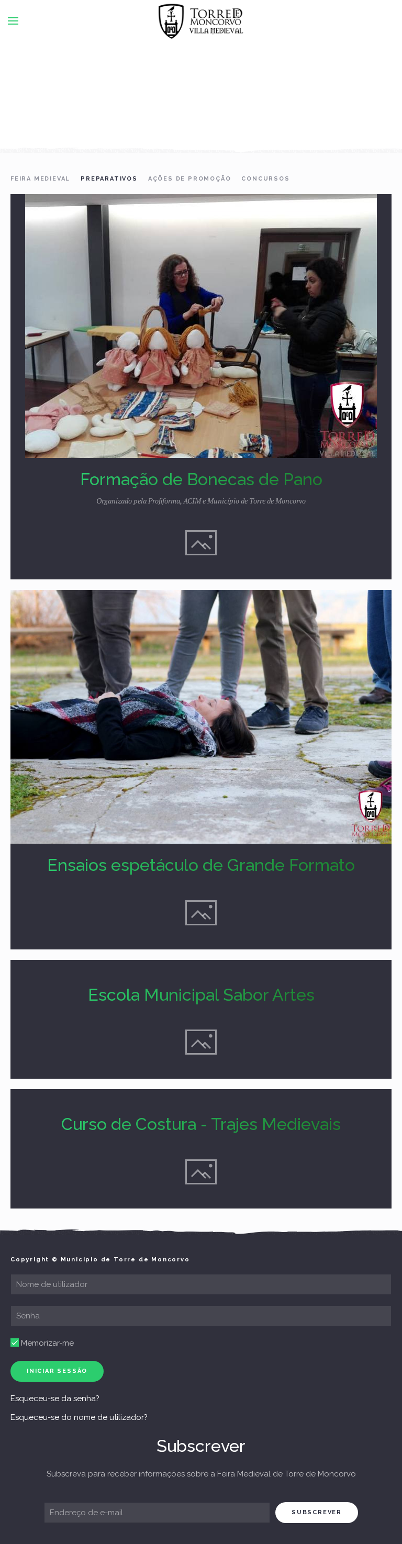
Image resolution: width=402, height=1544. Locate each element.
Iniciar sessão (57, 1371)
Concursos (265, 178)
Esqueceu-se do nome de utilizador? (79, 1417)
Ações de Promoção (189, 178)
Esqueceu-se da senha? (54, 1398)
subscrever (317, 1512)
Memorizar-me (46, 1343)
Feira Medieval (40, 178)
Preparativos (109, 178)
